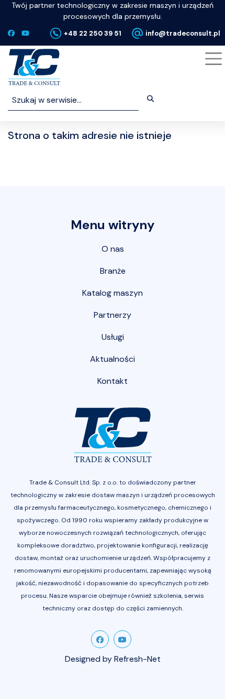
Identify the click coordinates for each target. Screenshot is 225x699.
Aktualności (112, 358)
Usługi (113, 336)
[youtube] (122, 639)
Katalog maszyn (112, 292)
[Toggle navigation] (212, 59)
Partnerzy (112, 314)
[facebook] (100, 639)
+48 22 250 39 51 (92, 33)
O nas (113, 248)
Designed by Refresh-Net (113, 658)
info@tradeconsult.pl (182, 33)
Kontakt (112, 380)
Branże (113, 270)
